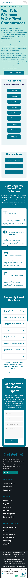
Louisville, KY (7, 490)
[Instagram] (13, 472)
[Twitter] (7, 472)
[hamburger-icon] (25, 2)
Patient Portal (7, 531)
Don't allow (22, 576)
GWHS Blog (7, 541)
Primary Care (7, 501)
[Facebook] (4, 472)
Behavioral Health (9, 517)
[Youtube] (10, 472)
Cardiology (7, 507)
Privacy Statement (9, 537)
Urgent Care (7, 504)
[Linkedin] (16, 472)
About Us (6, 544)
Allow (16, 576)
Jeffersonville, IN (8, 483)
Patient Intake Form (9, 528)
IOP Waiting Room (9, 534)
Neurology (6, 510)
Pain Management (9, 514)
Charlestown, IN (8, 487)
